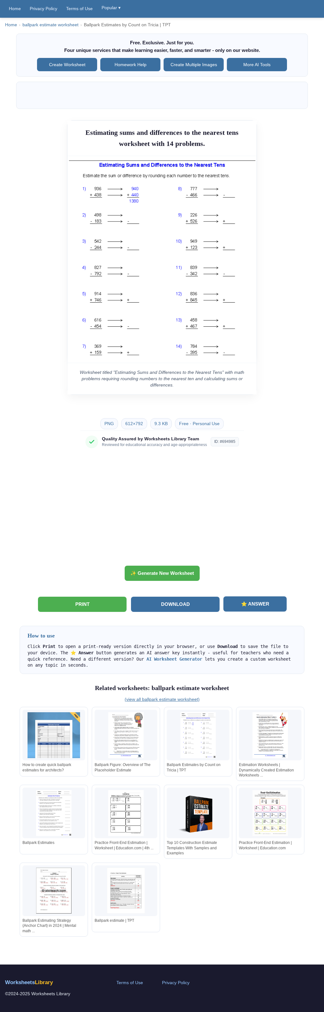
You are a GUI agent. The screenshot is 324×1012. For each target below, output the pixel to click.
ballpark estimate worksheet (50, 24)
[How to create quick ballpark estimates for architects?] (53, 735)
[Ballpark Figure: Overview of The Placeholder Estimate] (125, 735)
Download (175, 604)
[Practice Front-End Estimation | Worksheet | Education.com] (270, 813)
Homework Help (130, 64)
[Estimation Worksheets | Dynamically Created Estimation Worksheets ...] (270, 735)
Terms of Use (79, 8)
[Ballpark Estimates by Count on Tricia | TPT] (198, 735)
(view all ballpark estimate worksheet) (162, 699)
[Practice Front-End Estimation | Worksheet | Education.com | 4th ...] (125, 813)
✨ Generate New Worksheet (162, 573)
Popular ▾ (111, 7)
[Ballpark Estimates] (53, 813)
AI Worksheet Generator (174, 659)
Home (15, 8)
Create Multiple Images (194, 64)
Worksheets (29, 982)
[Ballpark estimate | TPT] (125, 891)
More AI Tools (257, 64)
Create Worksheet (67, 64)
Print (82, 604)
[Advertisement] (162, 509)
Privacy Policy (43, 8)
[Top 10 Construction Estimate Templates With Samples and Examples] (198, 813)
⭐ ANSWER (255, 604)
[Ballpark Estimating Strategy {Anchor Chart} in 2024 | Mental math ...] (53, 891)
